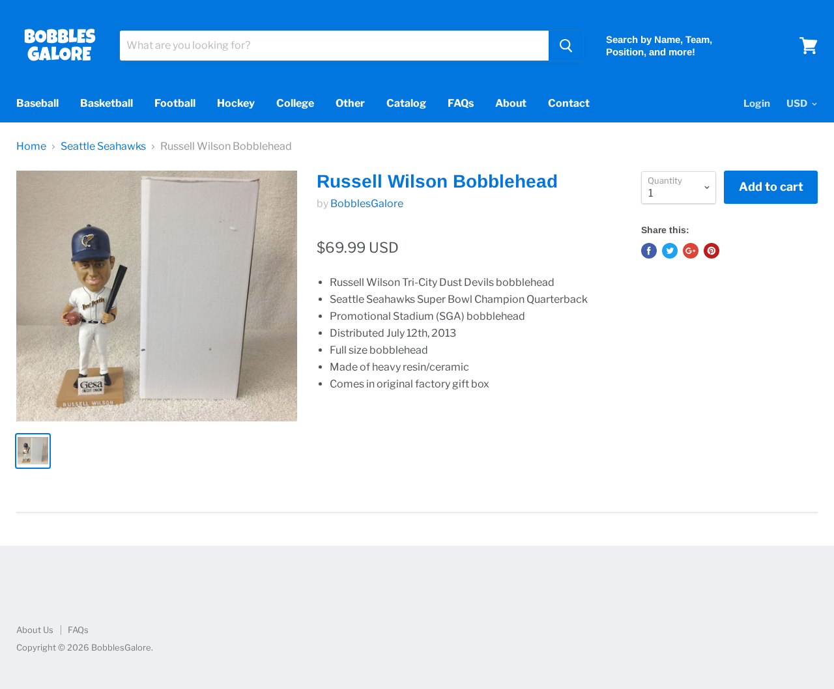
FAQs (461, 103)
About (510, 103)
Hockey (236, 103)
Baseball (37, 103)
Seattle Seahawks (103, 146)
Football (174, 103)
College (295, 103)
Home (31, 146)
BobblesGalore (366, 203)
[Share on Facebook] (649, 251)
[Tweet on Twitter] (670, 251)
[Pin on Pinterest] (711, 251)
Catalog (406, 103)
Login (756, 103)
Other (350, 103)
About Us (34, 630)
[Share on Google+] (690, 251)
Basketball (106, 103)
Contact (569, 103)
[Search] (566, 46)
